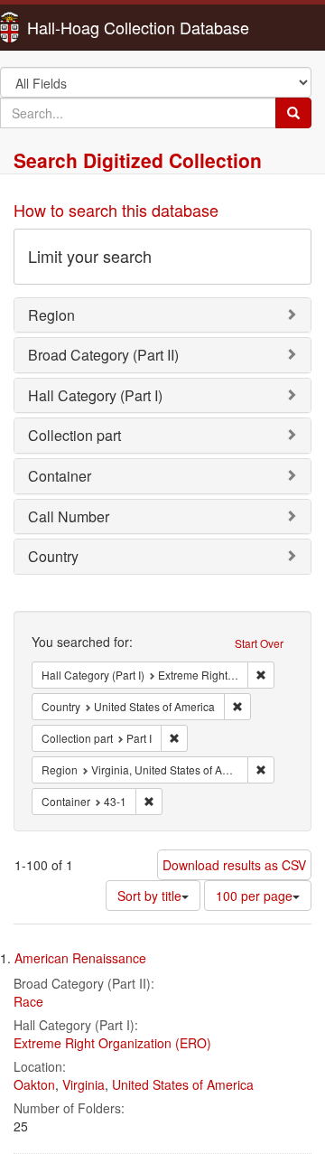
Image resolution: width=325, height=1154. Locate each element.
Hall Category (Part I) (95, 395)
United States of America (183, 1084)
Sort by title (149, 896)
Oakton (34, 1084)
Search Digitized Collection (138, 160)
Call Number (68, 516)
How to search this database (116, 209)
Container (59, 475)
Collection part (74, 435)
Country (53, 556)
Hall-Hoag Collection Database (81, 27)
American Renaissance (80, 958)
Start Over (259, 643)
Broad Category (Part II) (103, 354)
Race (28, 1001)
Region (51, 315)
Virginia (83, 1084)
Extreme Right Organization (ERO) (112, 1043)
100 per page (254, 896)
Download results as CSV (234, 865)
